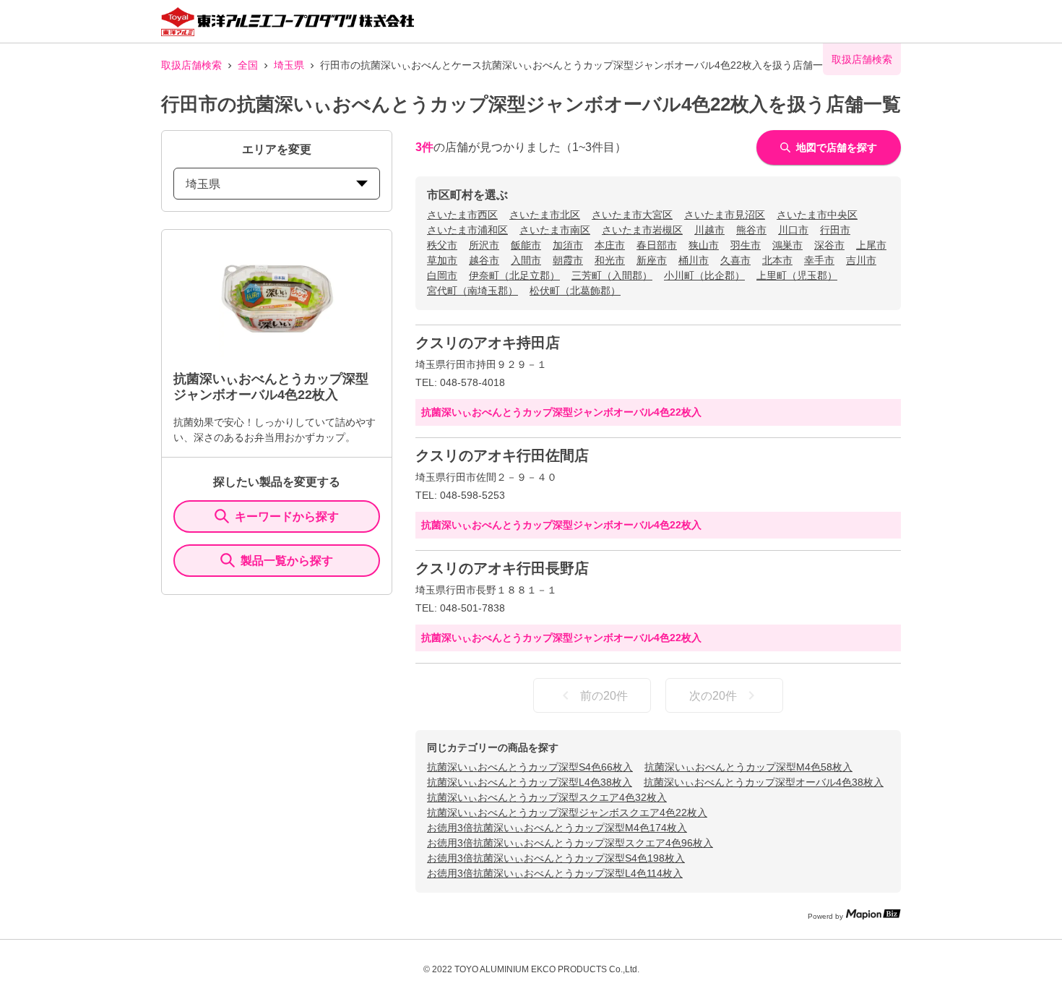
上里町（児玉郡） (796, 275)
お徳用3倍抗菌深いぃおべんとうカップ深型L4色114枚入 (555, 873)
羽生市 (745, 245)
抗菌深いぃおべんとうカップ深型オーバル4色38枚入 (764, 782)
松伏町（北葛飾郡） (575, 290)
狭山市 (703, 245)
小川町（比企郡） (704, 275)
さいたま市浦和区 (467, 230)
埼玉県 (289, 65)
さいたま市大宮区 (632, 214)
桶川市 (693, 260)
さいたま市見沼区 (724, 214)
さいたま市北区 (544, 214)
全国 (248, 65)
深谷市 (829, 245)
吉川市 (861, 260)
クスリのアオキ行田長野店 (502, 568)
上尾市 (871, 245)
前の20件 (604, 696)
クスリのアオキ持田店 (487, 343)
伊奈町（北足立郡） (514, 275)
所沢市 (484, 245)
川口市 (793, 230)
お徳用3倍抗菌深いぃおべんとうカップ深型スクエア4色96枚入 (570, 843)
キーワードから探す (287, 516)
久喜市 (735, 260)
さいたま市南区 (554, 230)
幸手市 (819, 260)
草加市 (442, 260)
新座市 (651, 260)
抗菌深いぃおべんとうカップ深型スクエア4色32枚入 (547, 797)
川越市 (709, 230)
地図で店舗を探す (836, 147)
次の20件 (713, 696)
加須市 (568, 245)
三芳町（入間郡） (611, 275)
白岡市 (442, 275)
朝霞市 (568, 260)
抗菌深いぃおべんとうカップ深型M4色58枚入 (748, 767)
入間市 (526, 260)
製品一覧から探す (287, 560)
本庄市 (610, 245)
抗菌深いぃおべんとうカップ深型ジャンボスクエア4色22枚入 (567, 812)
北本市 (777, 260)
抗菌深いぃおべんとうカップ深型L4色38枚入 (529, 782)
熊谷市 (751, 230)
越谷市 (484, 260)
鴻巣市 (787, 245)
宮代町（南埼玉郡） (472, 290)
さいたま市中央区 (817, 214)
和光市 (610, 260)
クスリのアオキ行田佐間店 (502, 455)
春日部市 (656, 245)
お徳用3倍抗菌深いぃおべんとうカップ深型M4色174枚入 (557, 827)
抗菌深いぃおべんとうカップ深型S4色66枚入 (530, 767)
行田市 (835, 230)
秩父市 (442, 245)
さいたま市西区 (462, 214)
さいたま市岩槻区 (642, 230)
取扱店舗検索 (191, 65)
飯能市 (526, 245)
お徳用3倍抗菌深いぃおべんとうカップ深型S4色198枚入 (556, 858)
